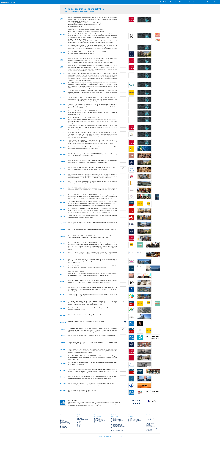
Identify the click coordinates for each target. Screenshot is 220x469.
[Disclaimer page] (139, 403)
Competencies (81, 417)
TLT (79, 425)
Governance (64, 427)
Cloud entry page (151, 426)
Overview (97, 418)
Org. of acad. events (117, 427)
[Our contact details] (137, 403)
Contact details (150, 423)
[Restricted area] (133, 403)
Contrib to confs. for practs (118, 429)
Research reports (116, 419)
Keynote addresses (117, 425)
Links (148, 424)
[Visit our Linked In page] (133, 400)
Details (209, 2)
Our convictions (64, 421)
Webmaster (149, 429)
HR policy (63, 426)
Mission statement (65, 419)
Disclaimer (149, 430)
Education (202, 2)
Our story (63, 420)
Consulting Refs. (99, 419)
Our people (173, 2)
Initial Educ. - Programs (135, 420)
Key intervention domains (67, 423)
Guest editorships (116, 421)
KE (79, 426)
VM (79, 423)
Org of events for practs (117, 430)
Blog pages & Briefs (117, 424)
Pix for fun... (150, 425)
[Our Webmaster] (132, 403)
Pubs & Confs (192, 2)
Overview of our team (83, 419)
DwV (79, 421)
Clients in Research (100, 423)
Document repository (152, 428)
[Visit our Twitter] (132, 400)
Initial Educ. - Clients (134, 419)
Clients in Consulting (100, 420)
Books (114, 418)
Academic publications (117, 420)
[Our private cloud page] (135, 403)
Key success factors (65, 422)
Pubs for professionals (117, 423)
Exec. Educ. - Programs (135, 423)
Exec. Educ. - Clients (134, 421)
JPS (79, 424)
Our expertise (64, 425)
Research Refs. (99, 421)
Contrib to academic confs (118, 426)
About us (165, 2)
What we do (182, 2)
